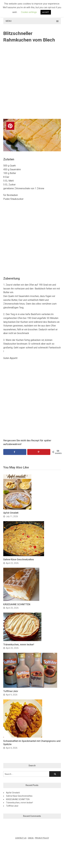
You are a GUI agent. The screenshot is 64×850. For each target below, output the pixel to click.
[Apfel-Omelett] (17, 508)
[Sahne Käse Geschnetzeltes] (23, 555)
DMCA (31, 838)
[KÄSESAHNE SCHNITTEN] (21, 600)
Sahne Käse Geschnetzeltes (18, 559)
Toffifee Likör (10, 691)
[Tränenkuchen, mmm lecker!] (22, 640)
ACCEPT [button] (45, 12)
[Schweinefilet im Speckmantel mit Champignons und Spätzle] (22, 736)
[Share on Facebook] (14, 452)
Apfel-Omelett (10, 512)
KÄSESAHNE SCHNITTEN (16, 604)
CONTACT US (20, 838)
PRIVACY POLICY (42, 838)
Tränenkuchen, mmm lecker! (18, 644)
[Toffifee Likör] (30, 687)
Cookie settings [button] (29, 12)
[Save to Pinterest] (38, 452)
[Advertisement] (32, 81)
